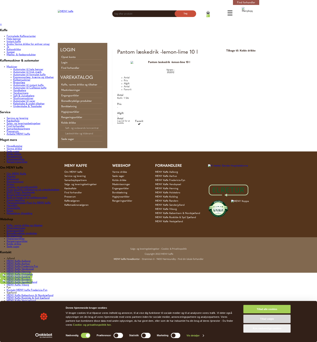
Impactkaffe (13, 208)
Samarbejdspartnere (18, 129)
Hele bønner (14, 39)
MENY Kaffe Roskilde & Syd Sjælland (28, 298)
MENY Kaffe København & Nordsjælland (30, 295)
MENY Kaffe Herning (19, 271)
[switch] (118, 335)
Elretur (10, 184)
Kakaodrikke (14, 49)
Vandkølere (19, 90)
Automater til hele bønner (28, 69)
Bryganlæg (19, 82)
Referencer (13, 179)
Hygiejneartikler (16, 159)
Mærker (11, 176)
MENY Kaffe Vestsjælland (21, 300)
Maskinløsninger (16, 228)
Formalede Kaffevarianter (21, 36)
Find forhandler (246, 2)
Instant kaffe (14, 41)
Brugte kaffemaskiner (19, 195)
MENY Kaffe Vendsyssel (20, 269)
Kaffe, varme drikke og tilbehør (25, 225)
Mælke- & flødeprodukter (21, 54)
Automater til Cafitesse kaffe (29, 88)
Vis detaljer (193, 335)
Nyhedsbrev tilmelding (19, 213)
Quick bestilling (16, 200)
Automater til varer (24, 101)
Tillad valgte (267, 318)
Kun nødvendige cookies (267, 328)
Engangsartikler (15, 230)
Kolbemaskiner (21, 80)
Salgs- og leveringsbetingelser (23, 123)
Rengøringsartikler (17, 162)
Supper (11, 52)
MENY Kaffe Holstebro (20, 274)
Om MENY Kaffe (16, 174)
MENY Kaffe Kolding (18, 277)
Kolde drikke (14, 154)
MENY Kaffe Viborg (18, 285)
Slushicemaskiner (23, 98)
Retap (10, 211)
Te (8, 47)
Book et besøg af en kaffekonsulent (27, 197)
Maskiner (12, 66)
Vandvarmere (20, 93)
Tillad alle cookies (267, 309)
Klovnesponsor (15, 181)
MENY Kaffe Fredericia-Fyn (22, 266)
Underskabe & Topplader (27, 106)
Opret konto (212, 2)
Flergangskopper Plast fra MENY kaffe (29, 203)
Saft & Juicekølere (23, 96)
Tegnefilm (12, 205)
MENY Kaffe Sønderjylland (22, 282)
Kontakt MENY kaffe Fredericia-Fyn (27, 290)
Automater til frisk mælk (27, 72)
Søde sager (13, 151)
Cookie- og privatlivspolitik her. (92, 324)
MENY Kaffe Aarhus (18, 263)
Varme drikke (14, 148)
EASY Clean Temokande (21, 192)
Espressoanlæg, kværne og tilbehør (33, 77)
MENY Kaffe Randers (19, 279)
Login (225, 2)
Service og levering (17, 118)
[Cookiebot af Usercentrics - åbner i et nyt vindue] (43, 335)
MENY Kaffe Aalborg (19, 261)
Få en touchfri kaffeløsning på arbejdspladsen (33, 189)
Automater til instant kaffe (28, 85)
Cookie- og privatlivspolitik (22, 187)
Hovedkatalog (14, 146)
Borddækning (14, 156)
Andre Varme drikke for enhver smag (28, 44)
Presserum (13, 131)
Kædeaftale (13, 121)
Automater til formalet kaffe (29, 74)
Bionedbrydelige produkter (22, 233)
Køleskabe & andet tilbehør (29, 103)
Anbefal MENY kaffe (18, 134)
